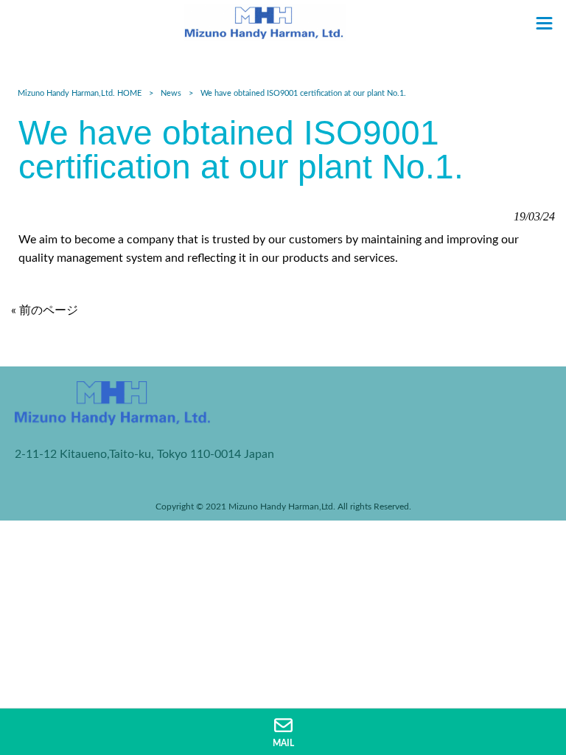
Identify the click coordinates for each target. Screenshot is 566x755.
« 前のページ (44, 310)
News (171, 93)
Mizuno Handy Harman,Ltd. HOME (80, 93)
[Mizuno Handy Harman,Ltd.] (265, 21)
